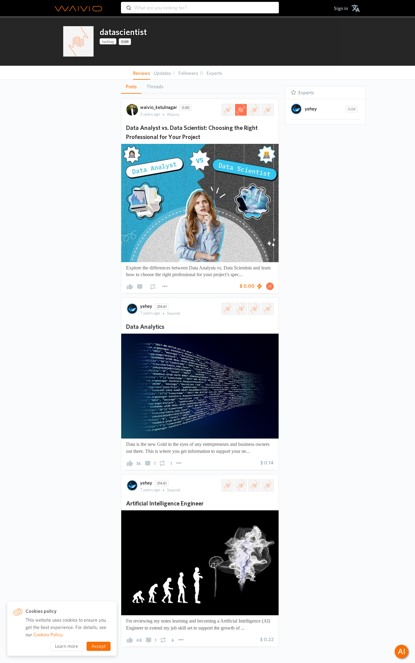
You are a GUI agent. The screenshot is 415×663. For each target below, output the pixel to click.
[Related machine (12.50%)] (253, 485)
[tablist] (200, 86)
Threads (154, 86)
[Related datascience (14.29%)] (227, 309)
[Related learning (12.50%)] (267, 485)
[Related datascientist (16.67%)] (227, 110)
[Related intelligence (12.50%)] (240, 485)
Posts (131, 86)
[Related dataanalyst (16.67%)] (253, 110)
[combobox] (200, 5)
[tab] (131, 86)
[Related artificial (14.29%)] (267, 309)
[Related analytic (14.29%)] (240, 309)
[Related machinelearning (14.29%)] (253, 309)
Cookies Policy (48, 634)
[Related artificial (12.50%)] (227, 485)
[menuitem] (341, 8)
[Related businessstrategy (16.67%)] (267, 110)
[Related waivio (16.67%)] (240, 110)
